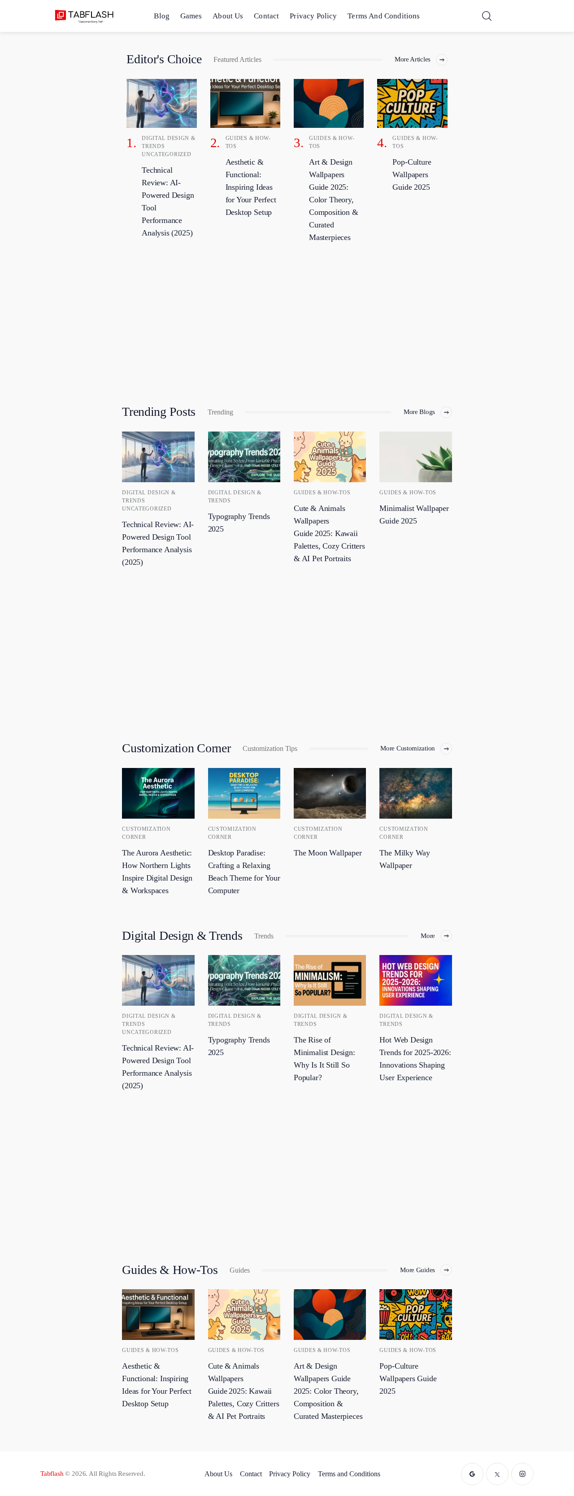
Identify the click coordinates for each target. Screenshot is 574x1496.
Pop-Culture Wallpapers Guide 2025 (407, 1378)
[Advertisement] (287, 321)
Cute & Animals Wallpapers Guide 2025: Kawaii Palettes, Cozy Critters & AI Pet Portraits (329, 533)
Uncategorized (166, 154)
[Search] (486, 15)
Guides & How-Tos (322, 492)
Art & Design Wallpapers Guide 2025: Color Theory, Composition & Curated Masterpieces (328, 1391)
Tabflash (52, 1473)
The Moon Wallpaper (328, 852)
